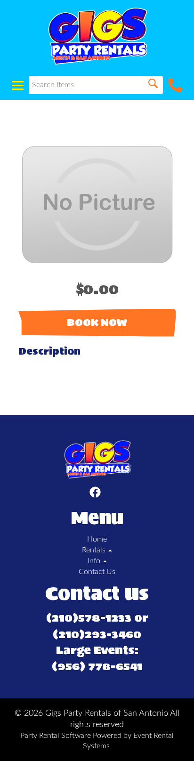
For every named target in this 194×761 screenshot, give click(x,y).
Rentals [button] (94, 550)
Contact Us (97, 571)
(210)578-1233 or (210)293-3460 (97, 626)
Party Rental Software (55, 735)
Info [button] (95, 561)
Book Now (97, 322)
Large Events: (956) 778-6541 (97, 658)
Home (97, 539)
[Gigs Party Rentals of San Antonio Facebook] (95, 493)
